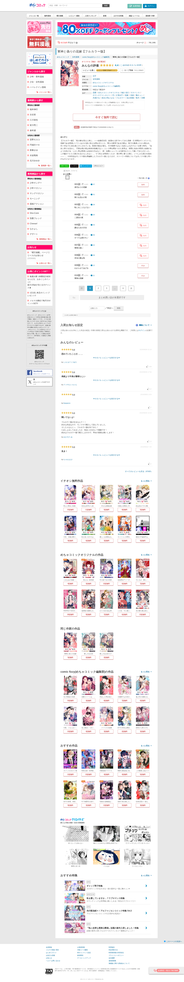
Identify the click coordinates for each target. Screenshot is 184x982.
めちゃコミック (63, 57)
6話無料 (88, 541)
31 (94, 194)
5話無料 (106, 510)
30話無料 (70, 701)
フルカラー (120, 98)
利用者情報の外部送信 (116, 953)
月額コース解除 (82, 950)
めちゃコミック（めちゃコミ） (87, 979)
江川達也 (34, 120)
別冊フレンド (36, 218)
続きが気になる (108, 98)
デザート (34, 234)
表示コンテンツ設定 (84, 953)
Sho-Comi (34, 213)
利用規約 (112, 947)
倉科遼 (33, 130)
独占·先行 (125, 93)
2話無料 (88, 657)
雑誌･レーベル (134, 16)
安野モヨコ (35, 140)
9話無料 (70, 541)
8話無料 (124, 510)
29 (94, 205)
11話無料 (88, 510)
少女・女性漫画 (37, 82)
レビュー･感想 (74, 16)
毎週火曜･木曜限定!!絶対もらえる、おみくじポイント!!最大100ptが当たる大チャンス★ (39, 282)
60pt (143, 266)
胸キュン (139, 95)
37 (94, 184)
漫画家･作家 (150, 16)
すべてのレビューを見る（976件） (139, 471)
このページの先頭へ (174, 941)
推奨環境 (80, 955)
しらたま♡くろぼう (70, 362)
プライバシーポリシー (116, 955)
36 (94, 235)
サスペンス (135, 93)
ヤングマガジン (37, 193)
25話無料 (70, 510)
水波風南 (34, 155)
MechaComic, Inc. (100, 979)
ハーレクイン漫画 (38, 87)
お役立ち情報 (50, 955)
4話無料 (70, 584)
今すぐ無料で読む (106, 117)
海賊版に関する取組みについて (119, 963)
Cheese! (33, 224)
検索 (106, 5)
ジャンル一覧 (34, 16)
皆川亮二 (34, 125)
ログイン (141, 330)
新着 (104, 16)
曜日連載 (60, 16)
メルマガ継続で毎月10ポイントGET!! (39, 301)
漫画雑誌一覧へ (45, 239)
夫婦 (132, 95)
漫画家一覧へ (46, 166)
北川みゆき (35, 161)
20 (94, 215)
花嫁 (126, 95)
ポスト (75, 166)
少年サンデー (36, 183)
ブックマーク (85, 166)
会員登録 (49, 947)
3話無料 (106, 541)
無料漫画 (47, 16)
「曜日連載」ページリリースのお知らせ (38, 255)
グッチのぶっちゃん (70, 385)
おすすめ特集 (118, 16)
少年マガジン (36, 188)
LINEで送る (64, 166)
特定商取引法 (113, 950)
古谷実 (33, 115)
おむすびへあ (67, 437)
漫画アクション (37, 204)
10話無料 (70, 731)
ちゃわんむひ (67, 459)
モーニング (35, 199)
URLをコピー (98, 166)
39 (94, 255)
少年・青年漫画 (37, 77)
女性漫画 (75, 57)
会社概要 (112, 958)
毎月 (137, 98)
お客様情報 (81, 947)
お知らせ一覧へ (45, 263)
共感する (96, 98)
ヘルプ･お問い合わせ (53, 961)
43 (94, 225)
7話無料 (143, 584)
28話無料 (70, 614)
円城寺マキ (35, 145)
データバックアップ (84, 958)
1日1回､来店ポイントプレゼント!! (38, 294)
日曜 (143, 98)
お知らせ (49, 958)
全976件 (126, 65)
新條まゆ (34, 150)
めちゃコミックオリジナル (103, 83)
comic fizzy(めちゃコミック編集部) (96, 57)
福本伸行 (34, 109)
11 (94, 275)
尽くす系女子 (117, 95)
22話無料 (106, 584)
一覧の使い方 (143, 178)
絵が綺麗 (130, 98)
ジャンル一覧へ (45, 92)
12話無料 (70, 774)
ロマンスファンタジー (101, 95)
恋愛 (94, 93)
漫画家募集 (112, 961)
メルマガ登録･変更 (52, 950)
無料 (143, 185)
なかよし (34, 229)
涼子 (94, 76)
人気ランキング (90, 16)
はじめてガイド (51, 953)
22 (94, 245)
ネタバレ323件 (135, 65)
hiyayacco (66, 403)
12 (94, 265)
